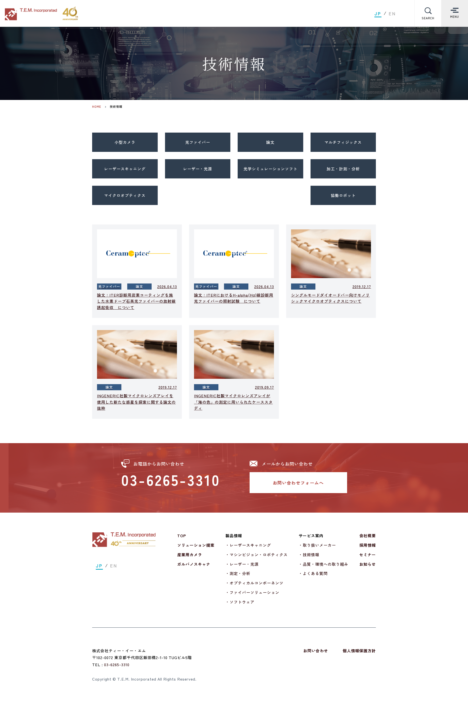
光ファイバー (197, 142)
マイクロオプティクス (125, 195)
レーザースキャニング (125, 169)
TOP (181, 535)
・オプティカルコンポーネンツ (254, 583)
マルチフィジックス (343, 142)
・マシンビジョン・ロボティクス (256, 554)
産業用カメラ (189, 554)
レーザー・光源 (197, 169)
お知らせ (367, 564)
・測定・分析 (237, 573)
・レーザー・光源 (242, 564)
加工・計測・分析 (343, 169)
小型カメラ (125, 142)
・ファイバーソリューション (252, 592)
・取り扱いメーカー (317, 545)
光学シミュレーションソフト (270, 169)
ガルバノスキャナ (193, 564)
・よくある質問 (313, 573)
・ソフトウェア (239, 602)
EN (392, 13)
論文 (270, 142)
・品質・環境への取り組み (323, 564)
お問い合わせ (315, 650)
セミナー (367, 554)
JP (377, 13)
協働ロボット (343, 195)
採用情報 (367, 545)
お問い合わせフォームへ (298, 482)
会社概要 (367, 535)
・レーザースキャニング (248, 545)
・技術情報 (309, 554)
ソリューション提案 (195, 545)
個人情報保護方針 (359, 650)
